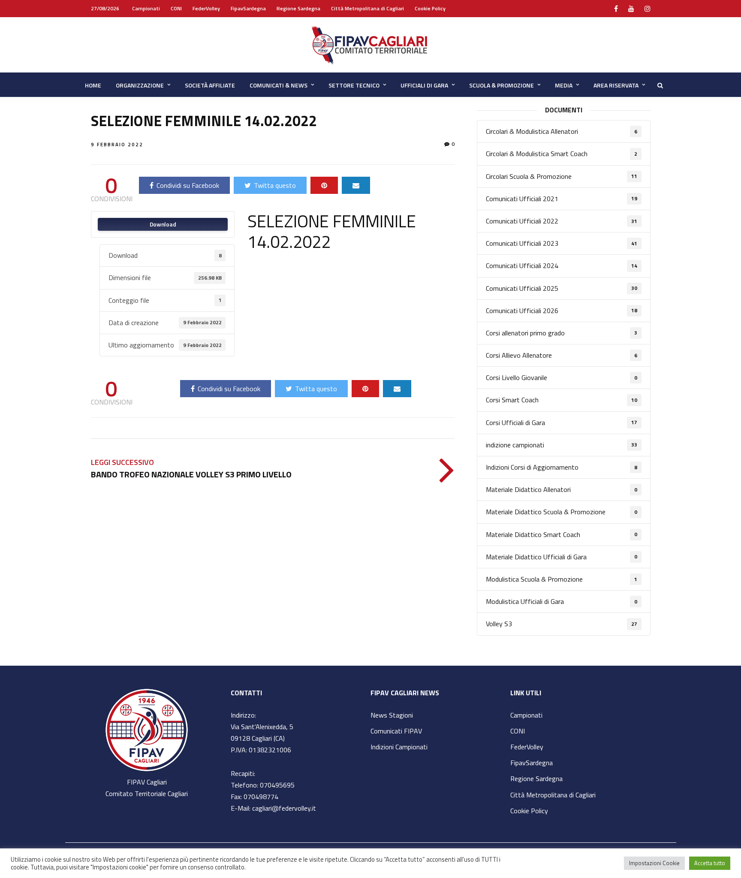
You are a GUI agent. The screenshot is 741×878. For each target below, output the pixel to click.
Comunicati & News (278, 85)
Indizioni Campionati (399, 747)
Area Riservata (616, 85)
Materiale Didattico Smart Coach (561, 534)
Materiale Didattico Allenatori (561, 489)
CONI (176, 8)
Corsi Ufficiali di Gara (561, 422)
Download (163, 224)
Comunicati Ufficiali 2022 (561, 221)
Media (563, 85)
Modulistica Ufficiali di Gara (561, 601)
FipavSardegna (248, 8)
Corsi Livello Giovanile (561, 377)
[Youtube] (631, 8)
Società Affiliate (210, 85)
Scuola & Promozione (501, 85)
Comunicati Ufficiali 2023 (561, 243)
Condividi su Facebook (188, 185)
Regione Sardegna (298, 8)
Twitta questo (275, 185)
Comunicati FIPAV (396, 731)
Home (93, 85)
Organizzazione (140, 85)
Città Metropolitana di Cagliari (367, 8)
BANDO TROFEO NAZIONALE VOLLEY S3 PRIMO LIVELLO (191, 474)
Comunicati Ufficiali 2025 (561, 288)
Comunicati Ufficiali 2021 (561, 198)
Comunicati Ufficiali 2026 (561, 310)
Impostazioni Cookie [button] (654, 863)
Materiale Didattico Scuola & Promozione (561, 512)
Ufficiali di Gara (424, 85)
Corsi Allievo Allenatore (561, 355)
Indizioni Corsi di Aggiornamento (561, 467)
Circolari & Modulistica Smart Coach (561, 153)
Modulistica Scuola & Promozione (561, 579)
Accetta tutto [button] (709, 863)
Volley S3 (561, 624)
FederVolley (206, 8)
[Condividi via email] (356, 185)
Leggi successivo (122, 462)
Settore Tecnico (354, 85)
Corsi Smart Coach (561, 400)
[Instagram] (648, 8)
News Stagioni (391, 715)
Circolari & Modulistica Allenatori (561, 131)
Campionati (146, 8)
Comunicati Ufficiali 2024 (561, 265)
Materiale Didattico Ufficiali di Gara (561, 557)
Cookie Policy (430, 8)
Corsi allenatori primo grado (561, 333)
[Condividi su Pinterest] (324, 185)
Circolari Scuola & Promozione (561, 176)
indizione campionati (561, 445)
